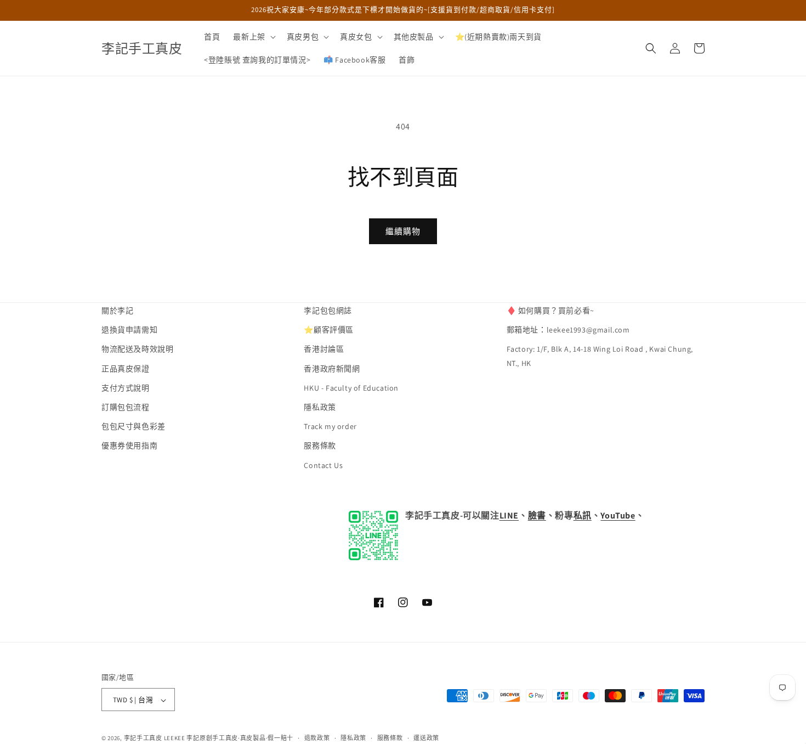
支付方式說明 (125, 388)
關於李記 (117, 310)
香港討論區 (324, 349)
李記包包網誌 (328, 310)
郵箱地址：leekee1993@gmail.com (568, 330)
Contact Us (323, 465)
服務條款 (320, 446)
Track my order (330, 427)
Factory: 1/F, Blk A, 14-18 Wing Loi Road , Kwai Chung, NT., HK (600, 356)
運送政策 (426, 738)
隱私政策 (320, 407)
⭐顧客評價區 (329, 330)
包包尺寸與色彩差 (133, 427)
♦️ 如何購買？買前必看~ (550, 310)
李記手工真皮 (143, 738)
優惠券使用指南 (129, 446)
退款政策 (317, 738)
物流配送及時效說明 (137, 349)
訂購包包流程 (125, 407)
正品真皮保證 (125, 369)
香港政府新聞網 (332, 369)
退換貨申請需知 (129, 330)
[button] (253, 36)
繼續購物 (403, 231)
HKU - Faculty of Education (351, 388)
